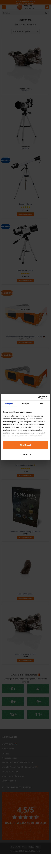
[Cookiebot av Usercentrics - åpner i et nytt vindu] (38, 397)
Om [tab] (41, 404)
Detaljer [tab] (25, 404)
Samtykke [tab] (9, 404)
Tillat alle (25, 445)
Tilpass (24, 454)
